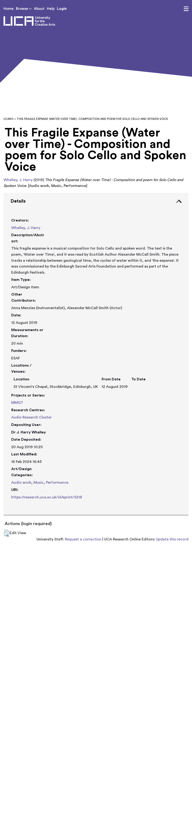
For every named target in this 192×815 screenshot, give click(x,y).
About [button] (39, 9)
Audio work (21, 482)
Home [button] (9, 9)
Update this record (172, 539)
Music (38, 482)
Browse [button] (22, 9)
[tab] (96, 354)
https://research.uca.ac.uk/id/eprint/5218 (46, 497)
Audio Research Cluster (31, 417)
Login (62, 9)
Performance (57, 482)
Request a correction (83, 539)
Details (18, 201)
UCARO (9, 119)
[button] (6, 533)
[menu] (186, 9)
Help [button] (51, 9)
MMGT (17, 402)
